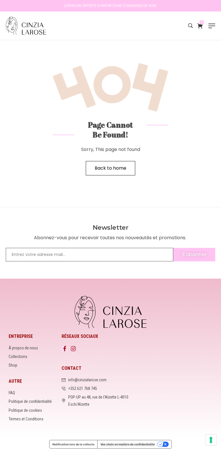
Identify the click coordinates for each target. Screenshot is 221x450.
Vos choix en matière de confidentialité (127, 444)
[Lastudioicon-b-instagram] (73, 349)
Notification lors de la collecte (73, 444)
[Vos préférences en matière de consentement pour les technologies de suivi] (210, 439)
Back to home (110, 168)
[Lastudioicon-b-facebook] (64, 349)
